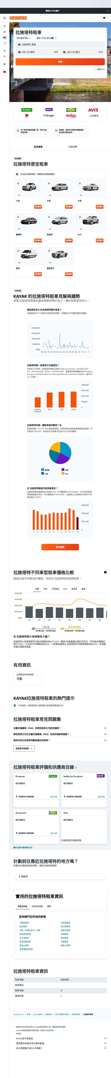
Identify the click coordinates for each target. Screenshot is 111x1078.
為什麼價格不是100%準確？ (29, 1048)
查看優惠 (38, 207)
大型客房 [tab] (55, 589)
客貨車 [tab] (74, 589)
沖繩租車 (64, 934)
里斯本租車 (65, 930)
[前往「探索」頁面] (4, 51)
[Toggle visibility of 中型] (65, 469)
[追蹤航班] (4, 56)
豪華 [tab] (83, 589)
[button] (108, 11)
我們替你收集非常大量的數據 (30, 1043)
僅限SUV (101, 69)
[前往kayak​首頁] (18, 18)
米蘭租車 (64, 941)
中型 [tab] (45, 589)
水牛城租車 (24, 938)
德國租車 (48, 1014)
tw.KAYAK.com (18, 1014)
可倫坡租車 (65, 923)
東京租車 (23, 926)
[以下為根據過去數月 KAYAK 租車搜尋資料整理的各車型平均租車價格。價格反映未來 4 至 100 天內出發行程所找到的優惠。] (105, 572)
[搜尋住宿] (4, 32)
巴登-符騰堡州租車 (62, 1014)
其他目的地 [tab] (22, 906)
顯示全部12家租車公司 (22, 847)
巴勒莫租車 (24, 923)
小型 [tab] (37, 589)
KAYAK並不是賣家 (24, 1038)
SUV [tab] (65, 589)
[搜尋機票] (4, 26)
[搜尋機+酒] (4, 43)
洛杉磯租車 (65, 926)
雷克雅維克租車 (26, 949)
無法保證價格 (48, 1030)
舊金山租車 (24, 945)
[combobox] (24, 38)
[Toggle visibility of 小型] (44, 473)
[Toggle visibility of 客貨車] (45, 469)
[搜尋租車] (4, 37)
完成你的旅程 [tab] (37, 906)
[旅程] (4, 64)
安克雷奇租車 (25, 934)
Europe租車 (38, 1014)
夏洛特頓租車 (25, 941)
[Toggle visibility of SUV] (65, 473)
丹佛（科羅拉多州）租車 (29, 930)
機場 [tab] (49, 906)
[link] (60, 547)
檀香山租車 (65, 945)
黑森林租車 (76, 1014)
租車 (28, 1014)
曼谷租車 (64, 938)
